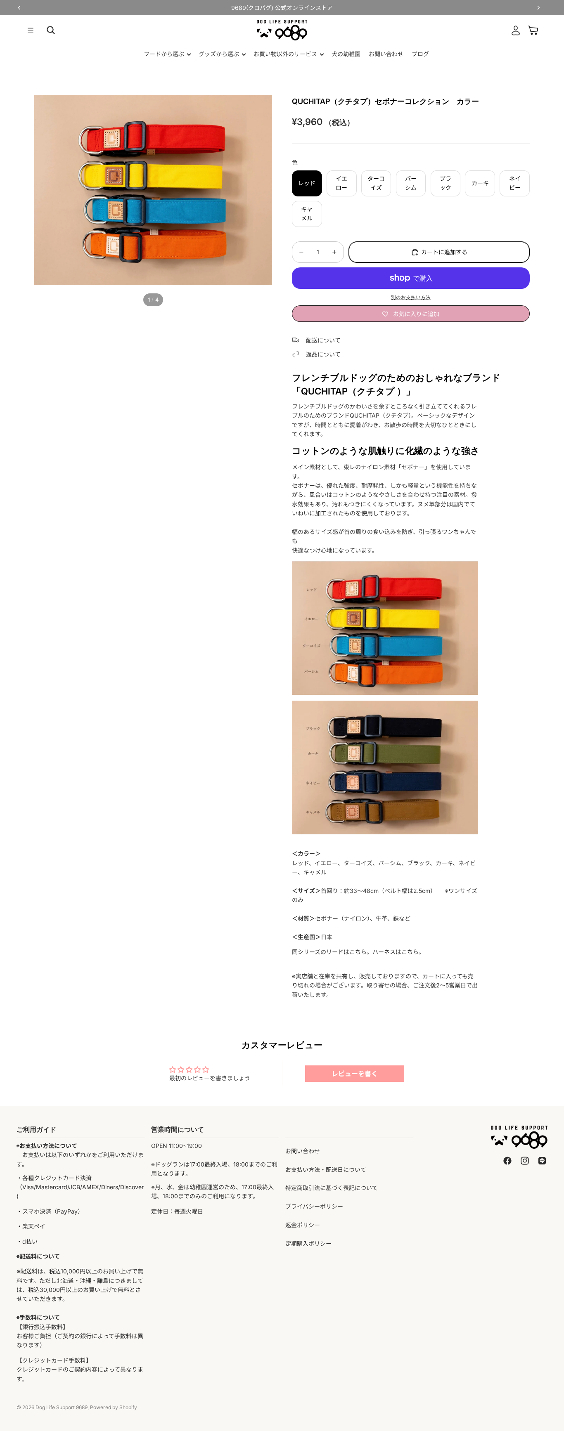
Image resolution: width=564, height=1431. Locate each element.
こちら (358, 951)
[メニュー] (30, 30)
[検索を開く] (51, 30)
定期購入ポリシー (308, 1243)
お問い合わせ (302, 1151)
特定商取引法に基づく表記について (331, 1187)
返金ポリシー (302, 1224)
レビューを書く (355, 1074)
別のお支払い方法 (411, 297)
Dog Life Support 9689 (62, 1407)
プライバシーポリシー (314, 1206)
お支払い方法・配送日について (325, 1169)
